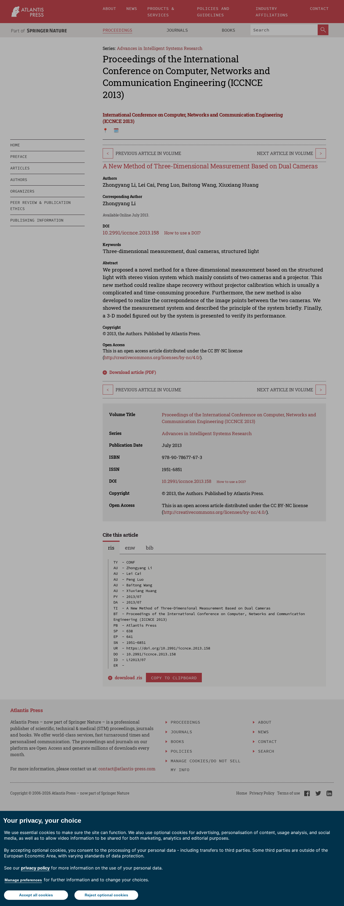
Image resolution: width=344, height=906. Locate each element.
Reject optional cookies (106, 895)
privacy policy (35, 868)
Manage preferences (23, 880)
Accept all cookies (36, 895)
